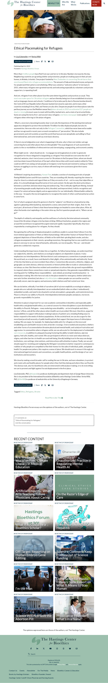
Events (22, 671)
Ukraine (37, 392)
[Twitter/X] (43, 648)
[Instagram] (57, 648)
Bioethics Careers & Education (68, 671)
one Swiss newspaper (68, 115)
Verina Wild (36, 57)
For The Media (43, 671)
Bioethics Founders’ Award (41, 674)
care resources (20, 333)
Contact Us (13, 671)
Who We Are (65, 3)
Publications (85, 3)
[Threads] (63, 648)
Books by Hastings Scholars (19, 674)
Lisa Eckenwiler (22, 57)
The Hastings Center (54, 641)
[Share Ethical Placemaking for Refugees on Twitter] (45, 61)
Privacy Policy (61, 664)
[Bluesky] (70, 648)
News (53, 671)
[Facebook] (31, 648)
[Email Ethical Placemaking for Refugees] (53, 61)
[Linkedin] (37, 648)
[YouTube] (50, 648)
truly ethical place (51, 278)
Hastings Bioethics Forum (30, 69)
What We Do (73, 3)
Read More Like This (53, 398)
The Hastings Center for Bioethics (24, 3)
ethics (22, 392)
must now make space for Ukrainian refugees (31, 98)
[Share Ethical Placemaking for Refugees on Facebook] (42, 61)
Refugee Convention (56, 128)
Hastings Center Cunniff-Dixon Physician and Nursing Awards (31, 678)
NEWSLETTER (53, 3)
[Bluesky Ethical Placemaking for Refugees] (49, 61)
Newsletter (31, 671)
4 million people (28, 74)
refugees (29, 392)
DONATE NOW (96, 3)
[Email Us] (76, 648)
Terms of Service (73, 664)
